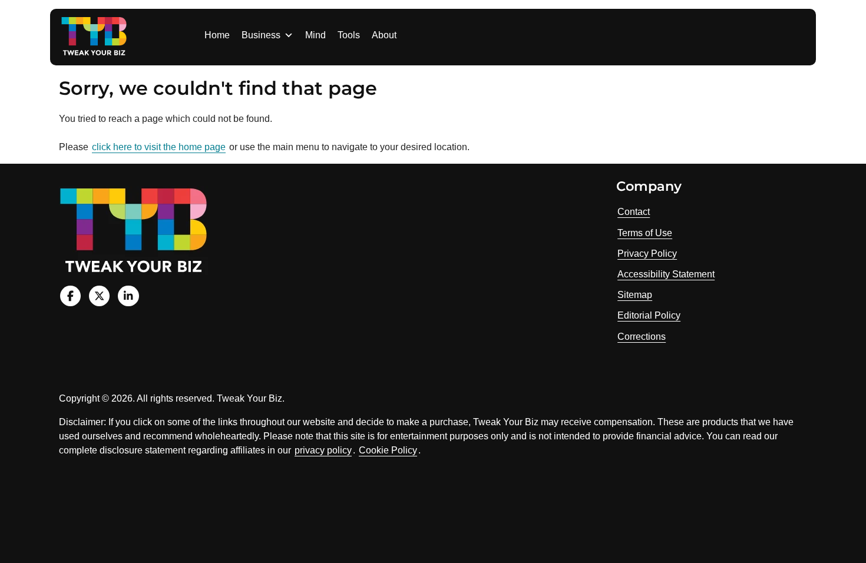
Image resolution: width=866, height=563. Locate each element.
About (384, 35)
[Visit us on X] (99, 295)
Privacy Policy (647, 254)
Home (217, 35)
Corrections (641, 337)
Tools (349, 35)
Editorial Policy (648, 315)
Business (261, 35)
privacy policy (323, 450)
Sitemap (634, 295)
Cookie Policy (388, 450)
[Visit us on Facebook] (70, 295)
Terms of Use (644, 233)
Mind (315, 35)
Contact (633, 212)
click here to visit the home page (159, 147)
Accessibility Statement (666, 274)
